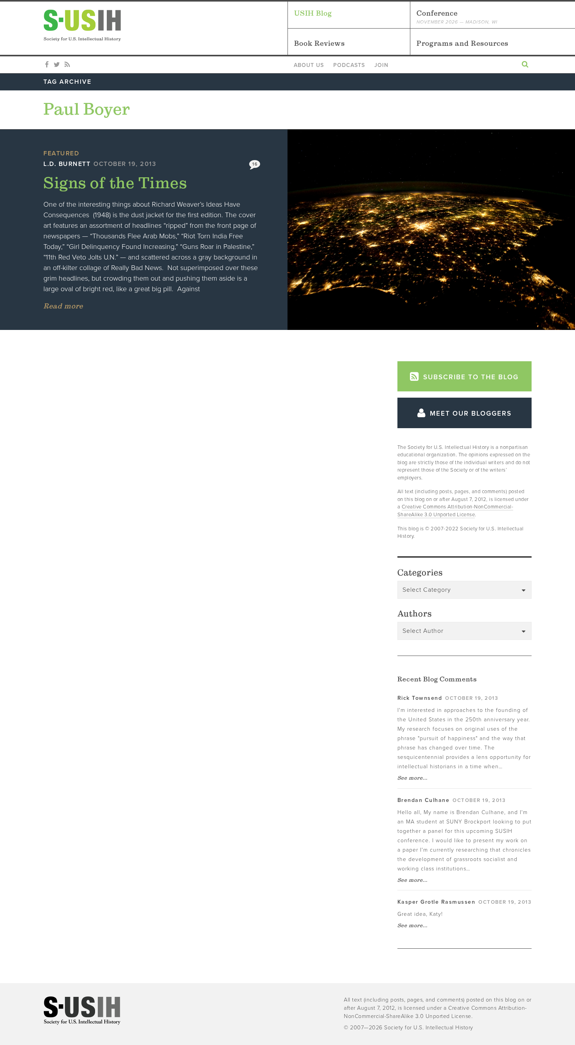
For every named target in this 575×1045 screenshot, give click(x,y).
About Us (309, 65)
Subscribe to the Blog (470, 377)
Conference (457, 17)
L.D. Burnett (66, 164)
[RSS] (67, 65)
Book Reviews (319, 43)
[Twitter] (56, 65)
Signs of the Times (115, 182)
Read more (63, 306)
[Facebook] (46, 65)
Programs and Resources (463, 43)
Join (381, 65)
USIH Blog (313, 13)
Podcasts (349, 65)
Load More (204, 373)
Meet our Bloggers (470, 413)
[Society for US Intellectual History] (165, 25)
